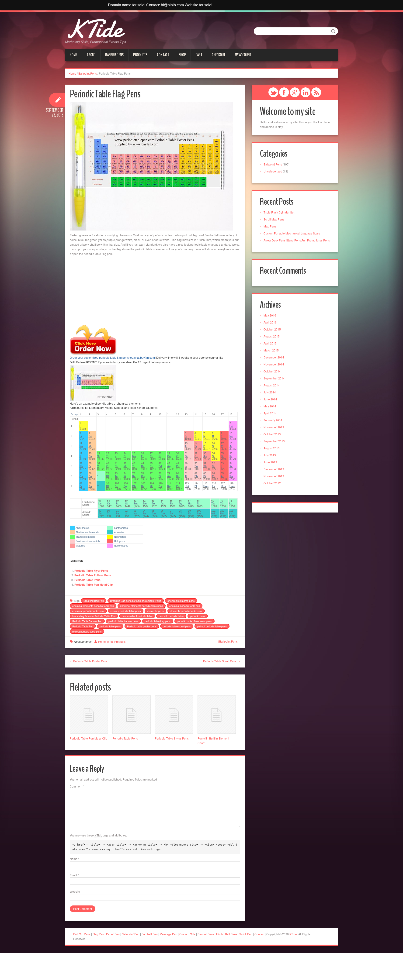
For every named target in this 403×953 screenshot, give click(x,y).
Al (186, 446)
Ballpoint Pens (87, 73)
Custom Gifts (187, 934)
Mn (134, 456)
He (231, 426)
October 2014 (272, 371)
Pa (117, 513)
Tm (213, 503)
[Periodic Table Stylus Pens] (174, 714)
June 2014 (270, 399)
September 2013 (274, 441)
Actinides (119, 532)
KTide (93, 29)
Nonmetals (120, 536)
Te (213, 466)
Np (135, 513)
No (222, 513)
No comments (82, 641)
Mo (125, 466)
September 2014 (274, 378)
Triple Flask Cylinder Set (279, 212)
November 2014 (274, 364)
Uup (205, 486)
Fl (196, 486)
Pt (160, 476)
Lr (230, 513)
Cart (198, 55)
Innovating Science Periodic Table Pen (93, 616)
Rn (231, 476)
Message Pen (168, 934)
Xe (231, 466)
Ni (160, 456)
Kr (230, 456)
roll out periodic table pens (87, 631)
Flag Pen (98, 934)
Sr (90, 466)
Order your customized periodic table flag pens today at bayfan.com (112, 357)
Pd (160, 466)
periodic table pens (110, 626)
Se (213, 456)
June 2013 (270, 462)
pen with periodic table (171, 616)
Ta (116, 476)
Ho (189, 503)
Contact (163, 55)
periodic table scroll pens (177, 626)
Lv (213, 486)
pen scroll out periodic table (137, 616)
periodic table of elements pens (194, 621)
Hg (178, 476)
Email (74, 875)
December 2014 (274, 357)
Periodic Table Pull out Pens (92, 575)
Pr (117, 503)
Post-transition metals (88, 541)
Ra (90, 486)
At (222, 476)
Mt (151, 486)
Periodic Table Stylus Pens (172, 738)
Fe (142, 456)
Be (90, 436)
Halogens (119, 541)
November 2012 (274, 476)
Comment (77, 786)
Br (222, 456)
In (186, 466)
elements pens (155, 611)
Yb (221, 503)
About (91, 55)
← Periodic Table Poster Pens (89, 661)
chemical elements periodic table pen (93, 606)
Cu (169, 456)
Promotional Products (111, 641)
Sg (125, 486)
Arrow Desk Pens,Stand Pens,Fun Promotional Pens (297, 240)
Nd (126, 503)
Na (81, 446)
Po (213, 476)
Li (81, 436)
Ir (150, 476)
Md (213, 513)
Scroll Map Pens (274, 219)
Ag (169, 466)
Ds (160, 486)
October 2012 (272, 483)
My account (243, 55)
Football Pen (150, 934)
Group (74, 414)
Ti (107, 456)
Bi (204, 476)
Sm (145, 503)
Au (169, 476)
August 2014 (272, 385)
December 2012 (274, 469)
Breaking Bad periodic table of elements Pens (135, 600)
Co (151, 456)
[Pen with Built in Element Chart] (217, 714)
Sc (98, 456)
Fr (81, 486)
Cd (178, 466)
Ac (100, 513)
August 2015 (272, 336)
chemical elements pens (181, 600)
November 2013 (274, 427)
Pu (144, 513)
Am (154, 513)
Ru (143, 466)
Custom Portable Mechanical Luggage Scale (292, 233)
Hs (142, 486)
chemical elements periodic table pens (141, 606)
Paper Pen (113, 934)
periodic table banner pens (123, 621)
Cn (178, 486)
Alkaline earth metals (87, 532)
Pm (136, 503)
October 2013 (272, 434)
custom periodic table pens (126, 611)
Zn (177, 456)
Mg (90, 446)
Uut (187, 486)
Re (133, 476)
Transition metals (85, 536)
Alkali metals (83, 527)
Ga (186, 456)
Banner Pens (114, 55)
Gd (162, 503)
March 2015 (271, 350)
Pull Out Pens (81, 934)
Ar (230, 446)
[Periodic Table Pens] (131, 714)
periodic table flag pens (158, 621)
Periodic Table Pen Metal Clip (93, 584)
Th (108, 513)
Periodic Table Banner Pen (87, 621)
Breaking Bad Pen (93, 600)
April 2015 (270, 343)
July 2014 (270, 392)
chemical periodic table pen (184, 606)
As (205, 456)
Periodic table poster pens (141, 626)
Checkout (218, 55)
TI (186, 476)
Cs (81, 476)
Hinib (219, 934)
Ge (196, 456)
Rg (169, 486)
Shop (182, 55)
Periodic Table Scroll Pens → (221, 661)
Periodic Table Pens (87, 580)
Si (196, 446)
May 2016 (270, 315)
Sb (205, 466)
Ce (108, 503)
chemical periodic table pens (88, 611)
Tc (133, 466)
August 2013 (272, 448)
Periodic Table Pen (82, 626)
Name (74, 859)
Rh (151, 466)
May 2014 (270, 406)
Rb (81, 466)
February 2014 (273, 420)
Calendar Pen (130, 934)
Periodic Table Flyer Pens (91, 570)
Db (116, 486)
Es (189, 513)
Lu (231, 503)
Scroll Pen (245, 934)
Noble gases (121, 545)
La (99, 503)
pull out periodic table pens (212, 626)
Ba (90, 476)
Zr (107, 466)
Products (140, 55)
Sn (196, 466)
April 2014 (270, 413)
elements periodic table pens (186, 611)
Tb (171, 503)
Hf (107, 476)
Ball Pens (231, 934)
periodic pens (197, 616)
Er (198, 503)
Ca (90, 456)
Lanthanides (121, 527)
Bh (134, 486)
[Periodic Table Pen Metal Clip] (89, 714)
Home (73, 55)
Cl (222, 446)
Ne (231, 436)
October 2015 (272, 329)
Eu (153, 503)
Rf (107, 486)
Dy (180, 503)
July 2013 (270, 455)
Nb (116, 466)
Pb (196, 476)
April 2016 (270, 322)
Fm (199, 513)
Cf (180, 513)
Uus (223, 486)
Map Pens (270, 226)
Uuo (232, 486)
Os (143, 476)
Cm (163, 513)
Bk (171, 513)
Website (75, 891)
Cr (125, 456)
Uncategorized (273, 171)
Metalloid (80, 545)
